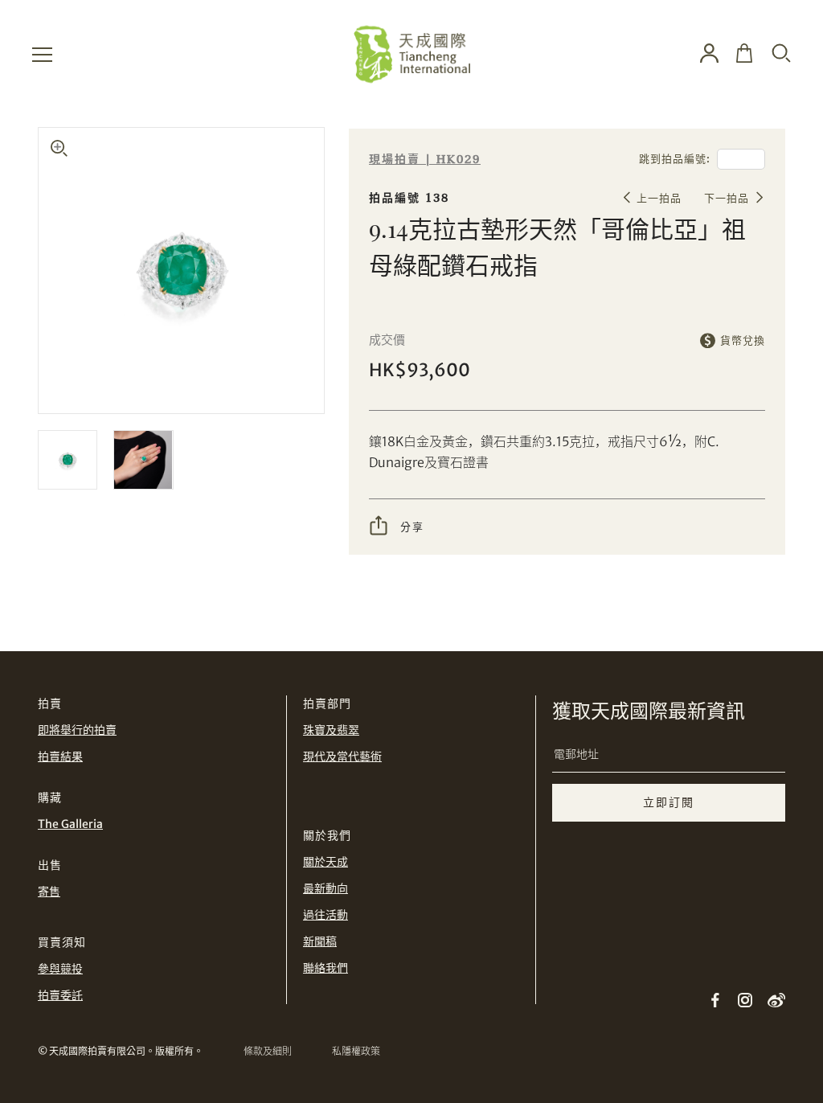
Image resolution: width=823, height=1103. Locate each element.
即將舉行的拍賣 (77, 730)
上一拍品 (659, 198)
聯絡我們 (325, 968)
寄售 (49, 891)
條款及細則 (268, 1051)
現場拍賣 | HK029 (425, 159)
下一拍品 (726, 198)
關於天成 (325, 862)
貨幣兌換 (742, 340)
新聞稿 (320, 941)
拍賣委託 (60, 995)
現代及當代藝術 (342, 756)
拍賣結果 (60, 756)
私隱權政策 (356, 1051)
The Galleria (70, 824)
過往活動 (325, 915)
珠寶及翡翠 (331, 730)
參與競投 (60, 969)
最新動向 (325, 888)
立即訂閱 (668, 802)
